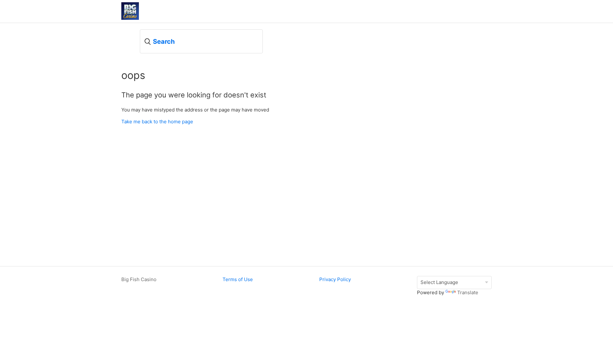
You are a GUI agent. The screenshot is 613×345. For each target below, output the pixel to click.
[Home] (130, 18)
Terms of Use (238, 279)
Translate (467, 292)
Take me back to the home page (157, 122)
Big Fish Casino (138, 279)
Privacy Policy (335, 279)
